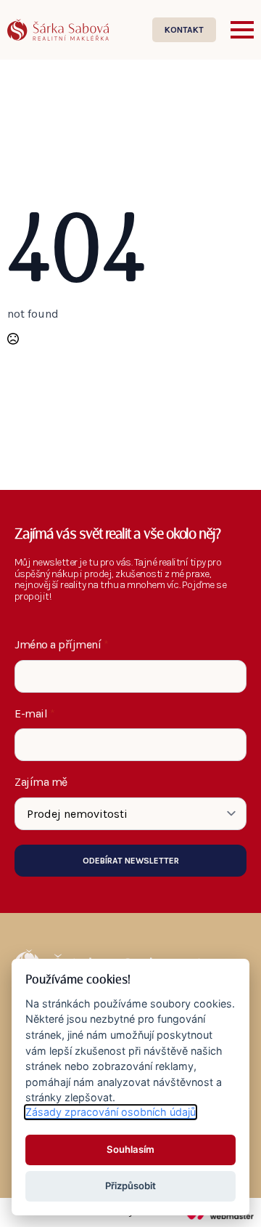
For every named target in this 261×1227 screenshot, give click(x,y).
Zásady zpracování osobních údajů (110, 1112)
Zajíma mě (40, 782)
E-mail (34, 713)
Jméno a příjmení (61, 644)
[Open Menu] (242, 29)
